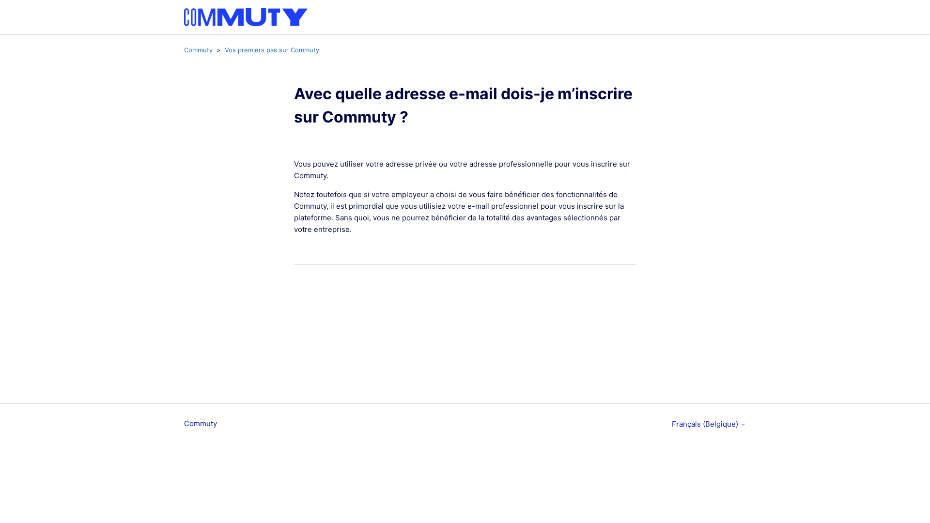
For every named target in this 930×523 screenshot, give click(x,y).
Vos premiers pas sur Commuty (272, 50)
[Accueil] (246, 17)
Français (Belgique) (706, 424)
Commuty (198, 50)
